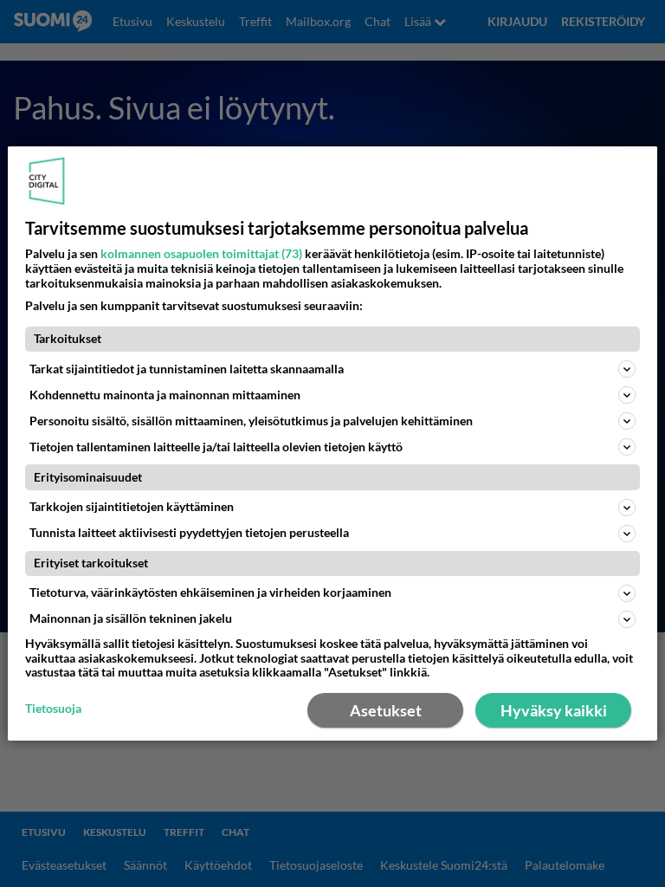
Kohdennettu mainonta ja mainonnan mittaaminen (164, 394)
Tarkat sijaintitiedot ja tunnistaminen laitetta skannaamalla (186, 368)
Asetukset (386, 710)
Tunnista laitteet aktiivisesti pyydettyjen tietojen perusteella (189, 532)
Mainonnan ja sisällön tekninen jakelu (130, 618)
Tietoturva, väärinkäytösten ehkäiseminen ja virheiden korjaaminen (210, 592)
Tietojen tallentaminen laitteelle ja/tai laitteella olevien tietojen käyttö (216, 446)
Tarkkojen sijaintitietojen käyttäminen (131, 506)
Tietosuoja (53, 708)
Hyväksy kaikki (553, 710)
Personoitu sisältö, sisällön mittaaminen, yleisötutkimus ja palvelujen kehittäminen (251, 420)
